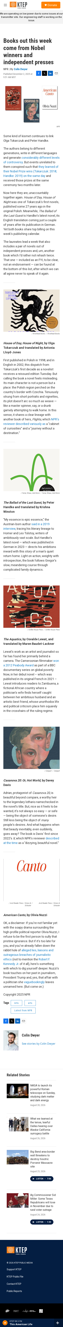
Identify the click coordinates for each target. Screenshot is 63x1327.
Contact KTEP (14, 1284)
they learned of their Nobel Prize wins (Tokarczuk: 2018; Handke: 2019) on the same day (30, 171)
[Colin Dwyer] (10, 1040)
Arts (16, 1003)
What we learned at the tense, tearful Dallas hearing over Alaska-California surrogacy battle (41, 1126)
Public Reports (14, 1291)
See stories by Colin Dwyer (38, 1043)
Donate (52, 5)
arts (30, 1003)
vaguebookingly (34, 982)
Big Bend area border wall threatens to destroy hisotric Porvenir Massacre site (42, 1159)
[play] (5, 1322)
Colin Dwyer (21, 69)
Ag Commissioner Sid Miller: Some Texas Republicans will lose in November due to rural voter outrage (43, 1202)
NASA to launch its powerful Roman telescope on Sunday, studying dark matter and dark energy (42, 1093)
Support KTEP (14, 1269)
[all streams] (58, 1323)
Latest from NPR (23, 1010)
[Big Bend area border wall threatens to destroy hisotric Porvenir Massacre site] (18, 1157)
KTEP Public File (15, 1276)
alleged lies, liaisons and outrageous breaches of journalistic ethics (28, 954)
